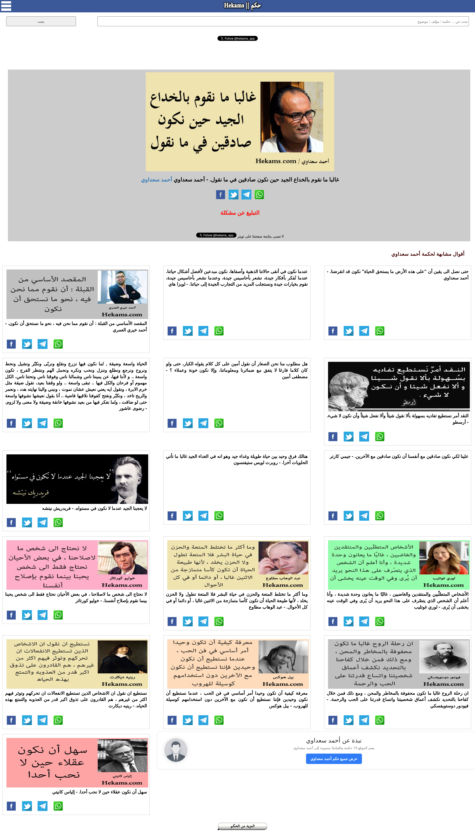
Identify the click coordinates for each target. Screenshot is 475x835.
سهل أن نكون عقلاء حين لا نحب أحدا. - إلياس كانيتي (99, 791)
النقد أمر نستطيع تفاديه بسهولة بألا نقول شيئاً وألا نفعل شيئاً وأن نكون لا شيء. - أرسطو (398, 418)
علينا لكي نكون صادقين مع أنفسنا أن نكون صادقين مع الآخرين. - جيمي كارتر (399, 456)
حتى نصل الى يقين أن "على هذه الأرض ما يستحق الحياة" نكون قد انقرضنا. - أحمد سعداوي (398, 274)
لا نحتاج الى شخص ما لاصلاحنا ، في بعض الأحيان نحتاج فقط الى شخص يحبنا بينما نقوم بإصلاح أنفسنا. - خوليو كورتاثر (76, 597)
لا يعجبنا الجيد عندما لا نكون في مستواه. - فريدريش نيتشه (94, 508)
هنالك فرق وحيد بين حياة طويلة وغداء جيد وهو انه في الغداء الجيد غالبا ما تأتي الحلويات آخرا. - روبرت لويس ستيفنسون (237, 459)
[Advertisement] (237, 54)
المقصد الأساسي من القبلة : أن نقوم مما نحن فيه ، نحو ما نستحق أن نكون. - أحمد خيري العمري (76, 326)
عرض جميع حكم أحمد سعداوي (333, 758)
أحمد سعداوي (156, 179)
